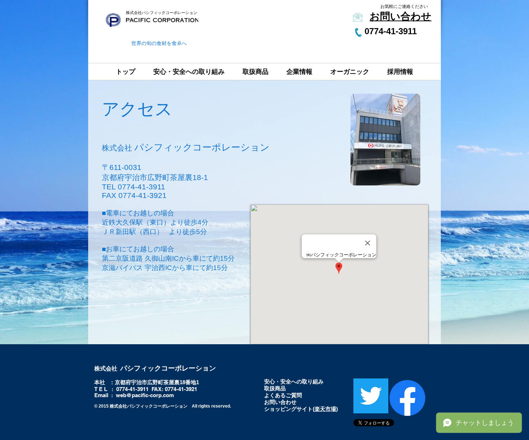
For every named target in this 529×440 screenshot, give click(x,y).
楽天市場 (325, 409)
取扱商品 (275, 388)
